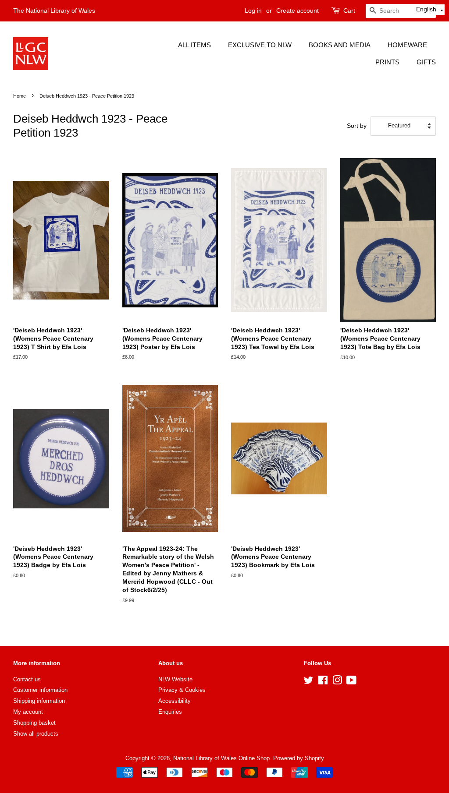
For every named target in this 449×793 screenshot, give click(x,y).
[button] (430, 9)
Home (19, 96)
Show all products (35, 733)
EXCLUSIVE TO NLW (260, 45)
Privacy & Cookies (182, 690)
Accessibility (174, 701)
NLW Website (175, 679)
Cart (349, 10)
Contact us (27, 679)
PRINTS (387, 62)
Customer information (40, 690)
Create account (297, 10)
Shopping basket (34, 722)
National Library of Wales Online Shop (221, 758)
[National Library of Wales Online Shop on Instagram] (337, 682)
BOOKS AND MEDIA (340, 45)
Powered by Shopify (298, 758)
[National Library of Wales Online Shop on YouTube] (351, 682)
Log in (253, 10)
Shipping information (39, 701)
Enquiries (170, 711)
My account (28, 711)
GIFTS (426, 62)
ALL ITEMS (194, 45)
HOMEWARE (407, 45)
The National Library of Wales (54, 10)
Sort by (357, 126)
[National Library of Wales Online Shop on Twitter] (309, 682)
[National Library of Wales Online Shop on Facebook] (323, 682)
